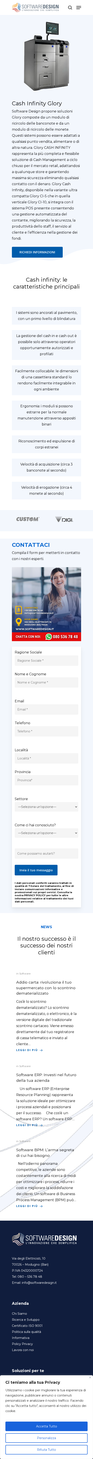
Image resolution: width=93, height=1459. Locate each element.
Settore (21, 799)
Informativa (20, 1338)
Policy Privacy (22, 1344)
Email (19, 701)
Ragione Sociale (28, 652)
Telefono (22, 723)
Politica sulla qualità (26, 1332)
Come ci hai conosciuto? (35, 825)
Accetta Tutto (46, 1426)
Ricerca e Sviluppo (26, 1320)
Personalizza (46, 1438)
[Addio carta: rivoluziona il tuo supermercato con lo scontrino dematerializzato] (46, 1012)
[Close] (90, 1377)
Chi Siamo (19, 1314)
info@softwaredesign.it (39, 1283)
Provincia (22, 772)
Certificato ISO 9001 (27, 1326)
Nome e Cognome (30, 674)
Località (21, 750)
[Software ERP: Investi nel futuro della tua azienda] (46, 1095)
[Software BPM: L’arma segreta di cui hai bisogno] (46, 1173)
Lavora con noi (23, 1350)
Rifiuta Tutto (46, 1450)
